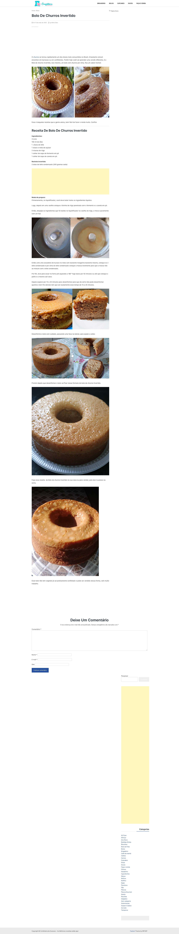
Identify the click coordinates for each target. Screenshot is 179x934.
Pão (122, 887)
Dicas (123, 862)
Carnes (123, 858)
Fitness (123, 869)
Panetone (124, 885)
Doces (123, 865)
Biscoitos (124, 844)
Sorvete (123, 908)
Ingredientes (125, 874)
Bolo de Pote (125, 847)
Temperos (124, 910)
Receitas (124, 896)
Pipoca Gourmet (126, 892)
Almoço (123, 837)
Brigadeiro (124, 851)
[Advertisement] (47, 40)
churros (36, 57)
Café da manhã (126, 853)
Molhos (123, 878)
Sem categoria (126, 901)
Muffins (123, 881)
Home (33, 10)
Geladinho (124, 872)
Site (33, 664)
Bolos (37, 10)
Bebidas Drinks (126, 842)
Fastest (132, 931)
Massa (123, 876)
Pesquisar (124, 676)
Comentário (36, 629)
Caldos (123, 856)
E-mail (34, 659)
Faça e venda (125, 867)
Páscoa (123, 890)
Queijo (123, 894)
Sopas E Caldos (126, 906)
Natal (123, 883)
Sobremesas (125, 903)
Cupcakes (124, 860)
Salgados (124, 899)
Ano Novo (124, 840)
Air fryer (124, 835)
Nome (34, 655)
